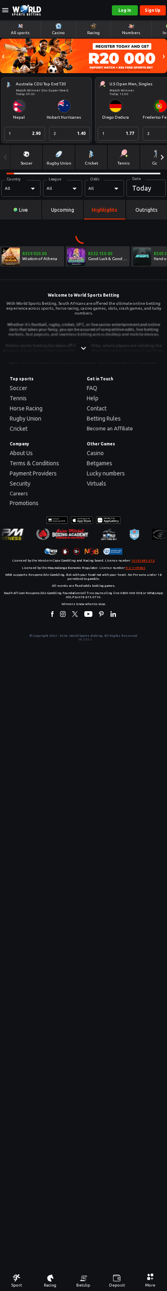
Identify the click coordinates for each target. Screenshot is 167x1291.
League (55, 179)
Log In (124, 10)
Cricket (19, 428)
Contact (97, 408)
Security (20, 483)
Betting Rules (104, 418)
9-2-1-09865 (136, 568)
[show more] (83, 348)
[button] (3, 55)
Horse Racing (26, 408)
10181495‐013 (143, 560)
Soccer (18, 388)
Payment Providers (33, 473)
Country (14, 179)
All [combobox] (7, 188)
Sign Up (153, 10)
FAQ (92, 388)
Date (136, 179)
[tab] (20, 209)
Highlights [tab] (104, 210)
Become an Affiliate (110, 428)
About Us (21, 453)
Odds (94, 179)
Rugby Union (25, 418)
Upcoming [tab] (62, 210)
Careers (19, 493)
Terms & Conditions (34, 463)
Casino (95, 453)
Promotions (24, 503)
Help (92, 398)
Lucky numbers (106, 473)
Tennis (18, 398)
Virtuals (96, 483)
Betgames (99, 463)
